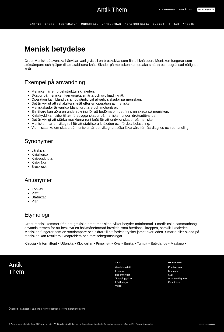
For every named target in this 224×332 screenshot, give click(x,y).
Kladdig (30, 243)
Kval (117, 243)
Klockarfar (85, 243)
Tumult (142, 243)
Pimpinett (103, 243)
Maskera (177, 243)
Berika (129, 243)
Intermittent (48, 243)
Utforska (67, 243)
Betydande (159, 243)
